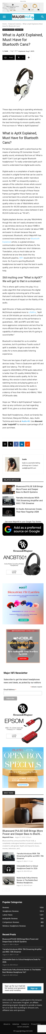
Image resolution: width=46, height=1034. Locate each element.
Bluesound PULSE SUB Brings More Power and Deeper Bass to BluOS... (22, 832)
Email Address (10, 689)
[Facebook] (16, 444)
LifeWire (32, 312)
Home (4, 24)
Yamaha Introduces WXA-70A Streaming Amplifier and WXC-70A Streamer (29, 500)
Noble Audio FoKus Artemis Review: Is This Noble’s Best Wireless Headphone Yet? (21, 971)
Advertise (15, 1024)
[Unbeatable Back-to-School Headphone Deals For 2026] (8, 869)
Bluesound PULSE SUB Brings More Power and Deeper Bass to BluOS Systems (29, 489)
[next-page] (7, 889)
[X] (10, 444)
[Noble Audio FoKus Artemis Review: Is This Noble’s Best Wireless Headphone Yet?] (8, 881)
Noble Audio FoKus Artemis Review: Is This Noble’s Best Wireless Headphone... (27, 880)
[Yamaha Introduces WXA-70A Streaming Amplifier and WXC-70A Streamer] (8, 500)
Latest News (19, 29)
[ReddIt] (27, 444)
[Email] (4, 444)
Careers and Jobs (23, 1027)
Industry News (7, 493)
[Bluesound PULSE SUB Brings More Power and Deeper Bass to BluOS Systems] (8, 489)
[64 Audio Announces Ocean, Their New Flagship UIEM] (8, 512)
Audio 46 (26, 421)
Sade (6, 51)
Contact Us (25, 1024)
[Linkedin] (21, 444)
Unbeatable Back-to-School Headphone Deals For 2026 (21, 960)
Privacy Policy (36, 1024)
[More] (28, 57)
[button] (4, 17)
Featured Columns (14, 24)
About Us (7, 1024)
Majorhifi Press (7, 837)
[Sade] (12, 464)
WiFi (21, 258)
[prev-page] (4, 889)
